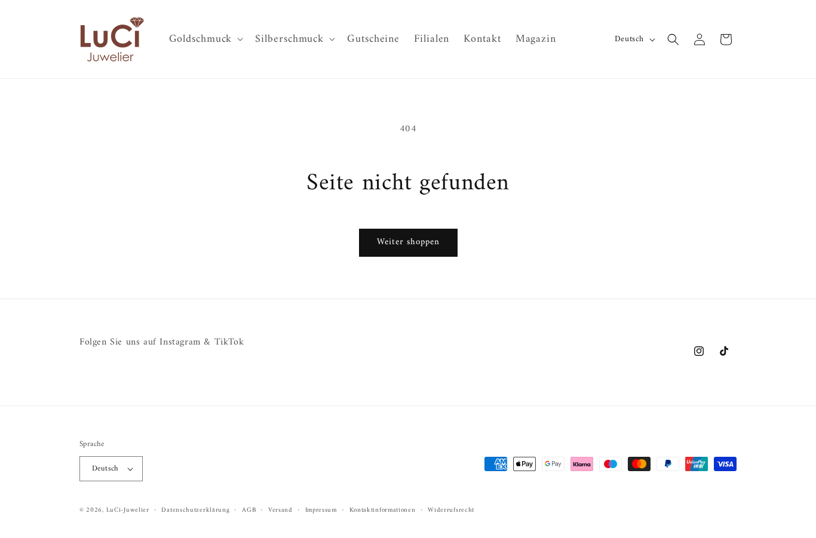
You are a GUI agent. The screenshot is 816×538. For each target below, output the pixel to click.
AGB (249, 510)
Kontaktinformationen (382, 510)
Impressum (321, 510)
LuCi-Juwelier (127, 510)
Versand (280, 510)
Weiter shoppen (408, 242)
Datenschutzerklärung (195, 510)
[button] (205, 39)
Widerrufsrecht (451, 510)
